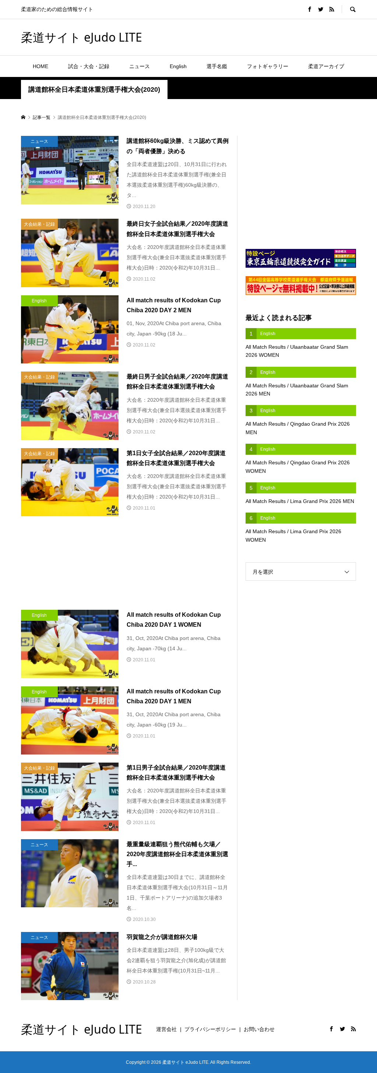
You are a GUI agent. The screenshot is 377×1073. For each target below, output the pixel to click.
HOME (40, 66)
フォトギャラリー (267, 66)
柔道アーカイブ (326, 66)
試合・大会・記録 (88, 66)
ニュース (139, 66)
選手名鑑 (217, 66)
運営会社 (166, 1029)
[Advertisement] (270, 37)
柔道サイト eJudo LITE (81, 37)
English (178, 66)
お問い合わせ (259, 1029)
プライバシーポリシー (210, 1029)
